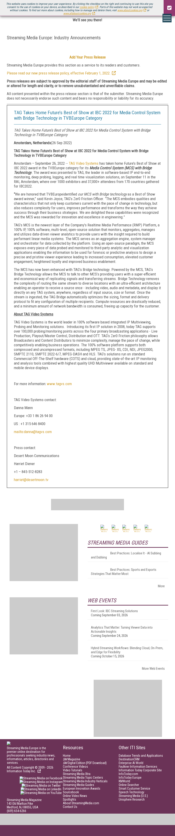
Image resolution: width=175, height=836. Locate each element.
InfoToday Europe (130, 777)
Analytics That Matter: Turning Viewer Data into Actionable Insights (122, 629)
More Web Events (153, 669)
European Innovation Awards (81, 788)
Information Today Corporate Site (140, 770)
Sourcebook (71, 792)
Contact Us (70, 807)
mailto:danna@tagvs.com (33, 431)
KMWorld (124, 781)
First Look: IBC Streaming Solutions (114, 611)
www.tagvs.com (59, 383)
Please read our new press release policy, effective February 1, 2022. (59, 73)
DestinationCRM (129, 759)
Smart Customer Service (134, 788)
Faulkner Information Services (138, 766)
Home (67, 755)
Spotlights (69, 799)
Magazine (71, 759)
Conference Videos (75, 766)
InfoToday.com (128, 774)
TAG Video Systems (83, 163)
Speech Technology (131, 792)
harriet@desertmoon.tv (31, 479)
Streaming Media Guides (78, 785)
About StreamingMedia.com (81, 803)
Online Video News (75, 796)
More (161, 586)
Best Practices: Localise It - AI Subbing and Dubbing (126, 555)
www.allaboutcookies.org (77, 13)
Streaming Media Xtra (76, 774)
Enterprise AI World (131, 763)
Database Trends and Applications (141, 755)
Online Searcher (129, 785)
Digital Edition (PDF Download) (85, 763)
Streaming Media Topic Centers (83, 777)
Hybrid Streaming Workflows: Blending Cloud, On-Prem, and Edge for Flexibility (127, 650)
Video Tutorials (72, 770)
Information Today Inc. (21, 771)
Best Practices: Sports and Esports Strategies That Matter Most (123, 572)
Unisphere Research (132, 799)
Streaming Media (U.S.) (133, 796)
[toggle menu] (167, 18)
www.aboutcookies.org (129, 10)
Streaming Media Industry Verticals (85, 781)
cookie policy (87, 7)
